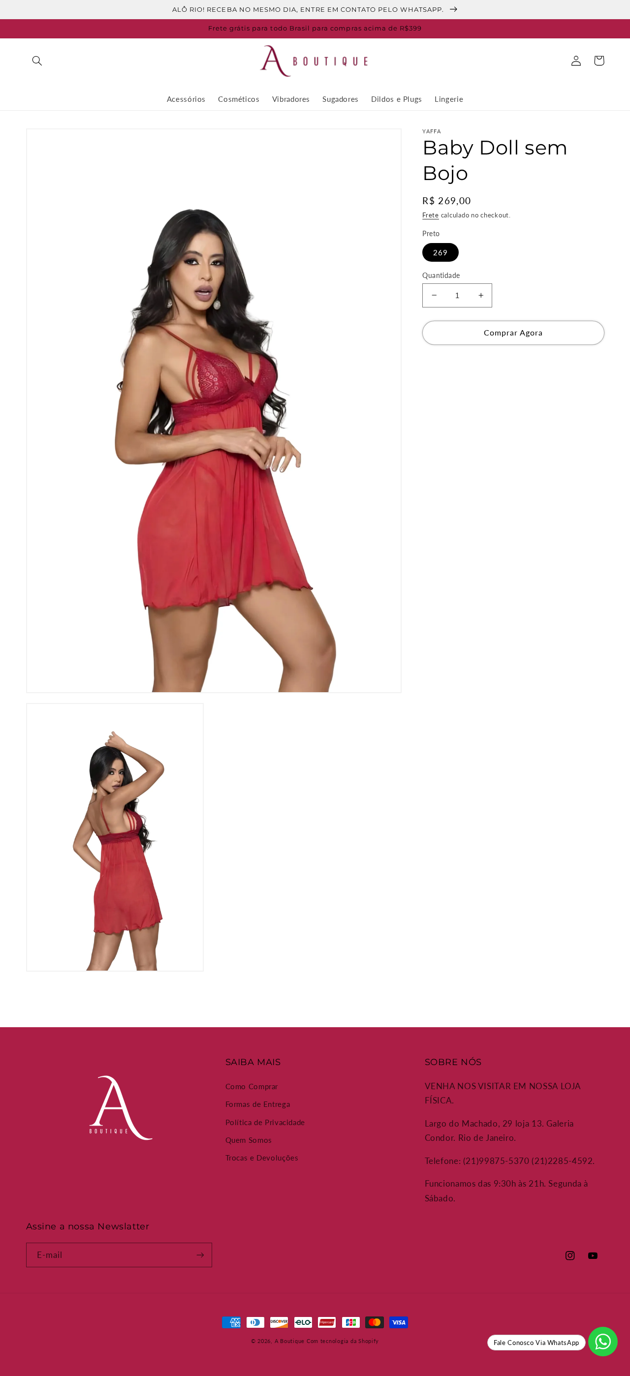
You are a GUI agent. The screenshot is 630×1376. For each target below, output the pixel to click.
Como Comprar (252, 1086)
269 (440, 251)
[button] (37, 60)
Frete (430, 214)
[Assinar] (200, 1255)
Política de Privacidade (265, 1122)
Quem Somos (248, 1139)
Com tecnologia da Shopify (343, 1341)
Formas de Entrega (257, 1104)
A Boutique (290, 1341)
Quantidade (441, 275)
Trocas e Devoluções (262, 1157)
